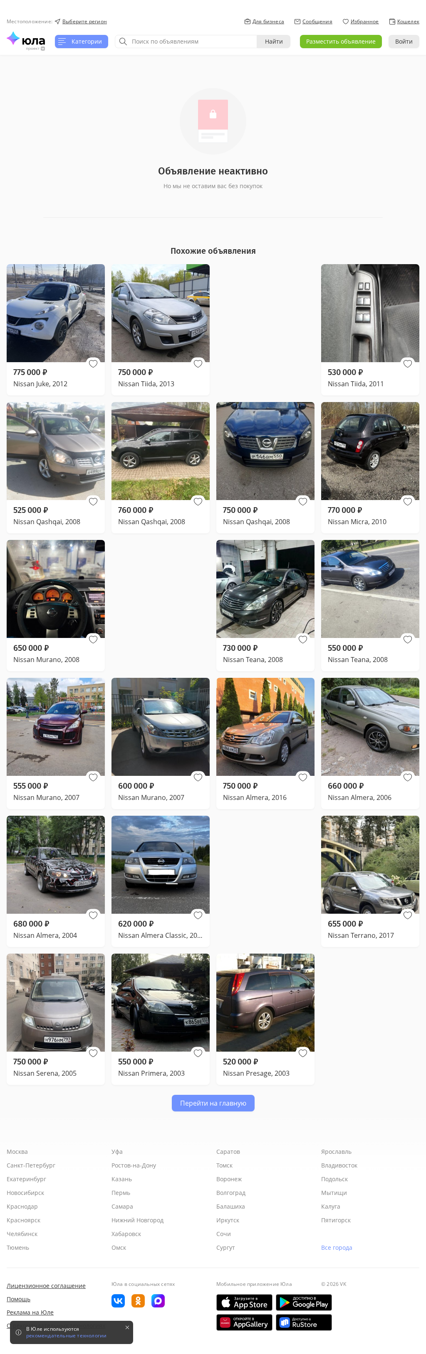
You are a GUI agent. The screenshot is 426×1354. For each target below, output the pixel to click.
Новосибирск (25, 1193)
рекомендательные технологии (66, 1335)
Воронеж (229, 1179)
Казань (121, 1179)
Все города (336, 1247)
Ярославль (336, 1151)
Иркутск (227, 1220)
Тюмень (18, 1247)
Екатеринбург (26, 1179)
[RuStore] (304, 1322)
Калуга (330, 1206)
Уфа (117, 1151)
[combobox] (186, 41)
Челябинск (22, 1234)
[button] (93, 363)
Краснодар (22, 1206)
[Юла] (26, 38)
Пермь (120, 1193)
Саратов (228, 1151)
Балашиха (230, 1206)
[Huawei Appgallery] (244, 1322)
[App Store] (244, 1302)
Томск (224, 1165)
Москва (17, 1151)
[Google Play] (304, 1302)
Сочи (223, 1234)
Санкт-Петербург (31, 1165)
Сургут (225, 1247)
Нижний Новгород (137, 1220)
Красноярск (23, 1220)
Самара (122, 1206)
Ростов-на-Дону (133, 1165)
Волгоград (230, 1193)
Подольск (334, 1179)
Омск (118, 1247)
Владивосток (339, 1165)
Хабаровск (126, 1234)
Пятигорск (336, 1220)
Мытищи (334, 1193)
